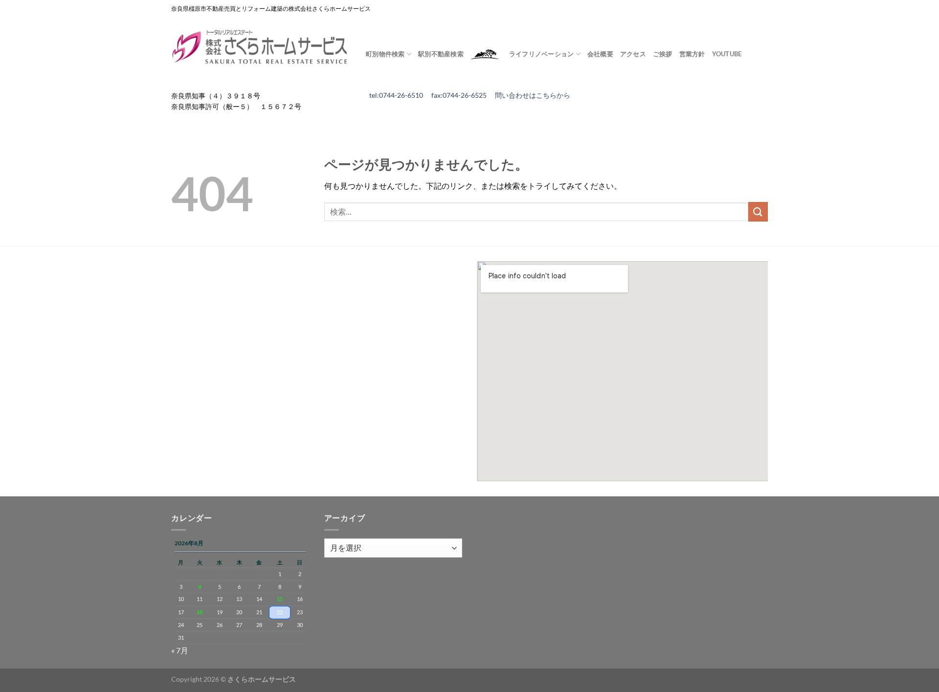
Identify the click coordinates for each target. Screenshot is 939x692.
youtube (727, 54)
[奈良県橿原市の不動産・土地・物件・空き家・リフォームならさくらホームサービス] (261, 47)
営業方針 (692, 54)
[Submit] (758, 211)
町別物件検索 (385, 54)
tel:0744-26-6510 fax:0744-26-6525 (432, 95)
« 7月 (179, 650)
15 (280, 599)
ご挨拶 (662, 54)
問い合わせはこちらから (532, 95)
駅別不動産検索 (441, 54)
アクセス (633, 54)
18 (199, 612)
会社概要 (600, 54)
